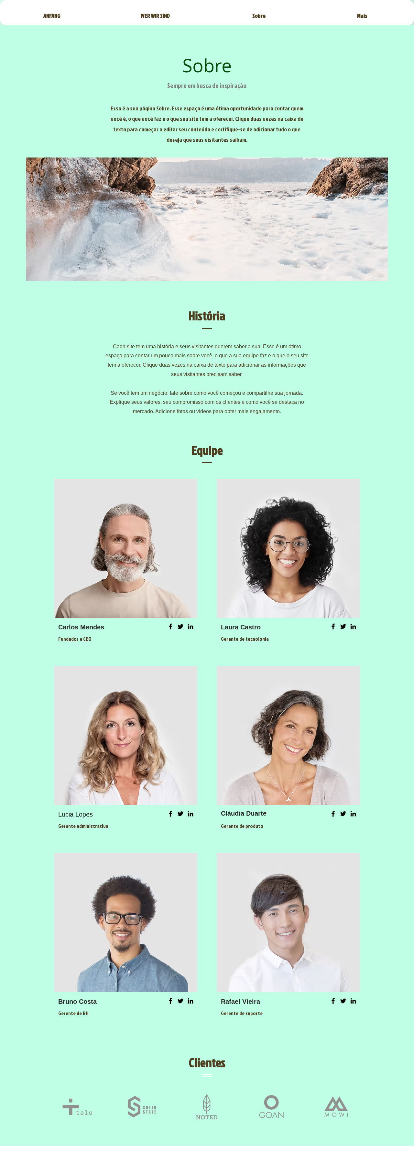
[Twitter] (180, 626)
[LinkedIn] (190, 626)
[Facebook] (170, 626)
